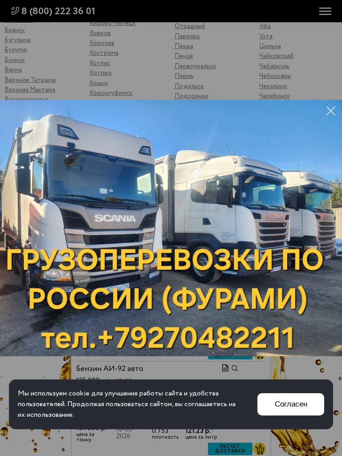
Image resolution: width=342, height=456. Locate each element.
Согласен (291, 404)
